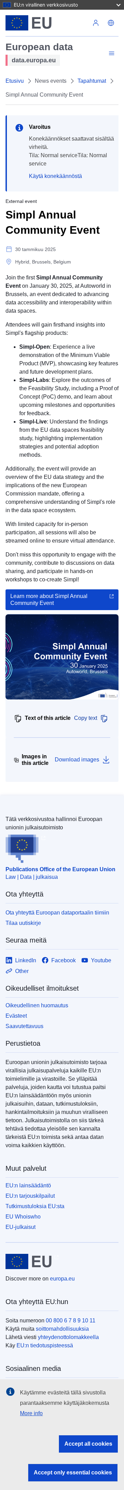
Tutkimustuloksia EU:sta (35, 1206)
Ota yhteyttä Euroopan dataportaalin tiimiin (57, 913)
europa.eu (62, 1279)
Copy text (85, 718)
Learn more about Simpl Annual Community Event (48, 599)
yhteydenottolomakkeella (68, 1337)
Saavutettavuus (24, 1026)
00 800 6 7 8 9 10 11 (70, 1320)
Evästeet (16, 1016)
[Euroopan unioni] (47, 22)
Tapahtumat (92, 81)
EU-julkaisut (20, 1227)
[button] (110, 22)
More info (31, 1413)
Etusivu (15, 81)
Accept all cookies (88, 1444)
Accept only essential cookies (73, 1472)
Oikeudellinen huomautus (37, 1005)
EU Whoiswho (23, 1217)
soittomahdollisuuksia (62, 1329)
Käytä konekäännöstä (55, 176)
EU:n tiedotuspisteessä (45, 1345)
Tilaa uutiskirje (23, 923)
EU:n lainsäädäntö (28, 1185)
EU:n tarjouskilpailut (30, 1196)
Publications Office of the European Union (60, 869)
